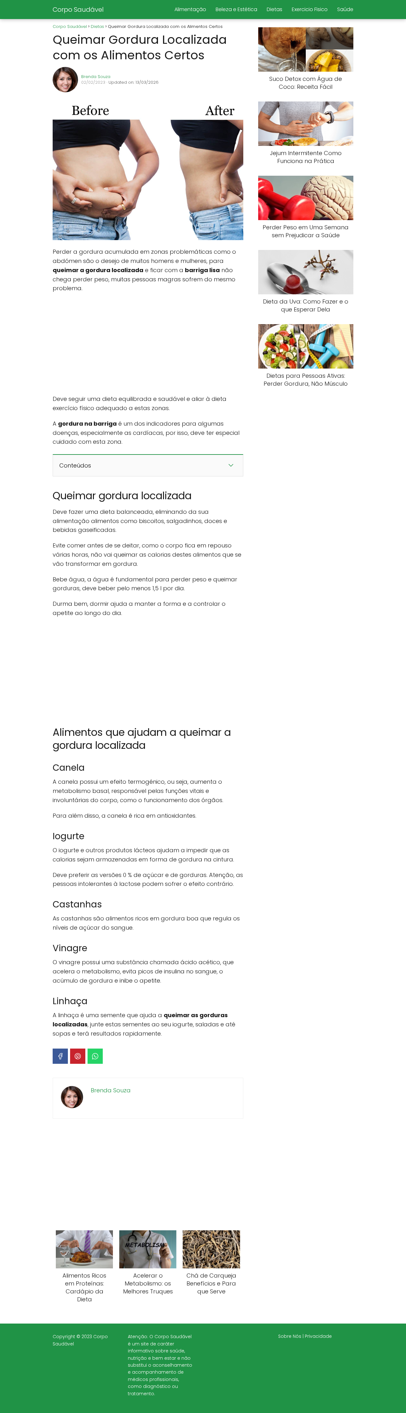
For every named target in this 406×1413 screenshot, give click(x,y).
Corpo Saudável (78, 9)
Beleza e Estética (236, 9)
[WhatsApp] (95, 1056)
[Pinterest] (77, 1056)
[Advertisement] (148, 343)
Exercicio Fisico (310, 9)
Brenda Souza (95, 77)
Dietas (274, 9)
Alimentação (190, 9)
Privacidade (318, 1336)
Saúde (345, 9)
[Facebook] (60, 1056)
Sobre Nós (289, 1336)
